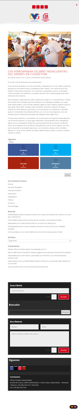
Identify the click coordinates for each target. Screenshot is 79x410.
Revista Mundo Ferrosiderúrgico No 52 (33, 249)
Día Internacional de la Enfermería (36, 267)
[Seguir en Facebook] (33, 7)
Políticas (10, 200)
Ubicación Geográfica (15, 187)
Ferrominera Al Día (38, 78)
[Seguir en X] (38, 7)
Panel (39, 400)
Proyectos (11, 203)
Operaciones (12, 194)
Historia (10, 184)
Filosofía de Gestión (14, 190)
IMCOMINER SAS (13, 256)
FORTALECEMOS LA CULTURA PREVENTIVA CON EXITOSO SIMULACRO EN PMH (35, 232)
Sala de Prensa (15, 78)
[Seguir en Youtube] (46, 7)
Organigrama (12, 197)
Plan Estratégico (13, 206)
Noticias (48, 78)
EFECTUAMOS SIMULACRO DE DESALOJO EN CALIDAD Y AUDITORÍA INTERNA (34, 220)
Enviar (64, 296)
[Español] (72, 407)
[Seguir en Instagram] (42, 7)
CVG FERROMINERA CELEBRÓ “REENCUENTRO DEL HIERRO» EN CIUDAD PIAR (37, 73)
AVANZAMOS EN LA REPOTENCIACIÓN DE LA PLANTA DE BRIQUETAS (32, 223)
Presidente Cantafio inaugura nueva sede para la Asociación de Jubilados (47, 252)
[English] (75, 407)
